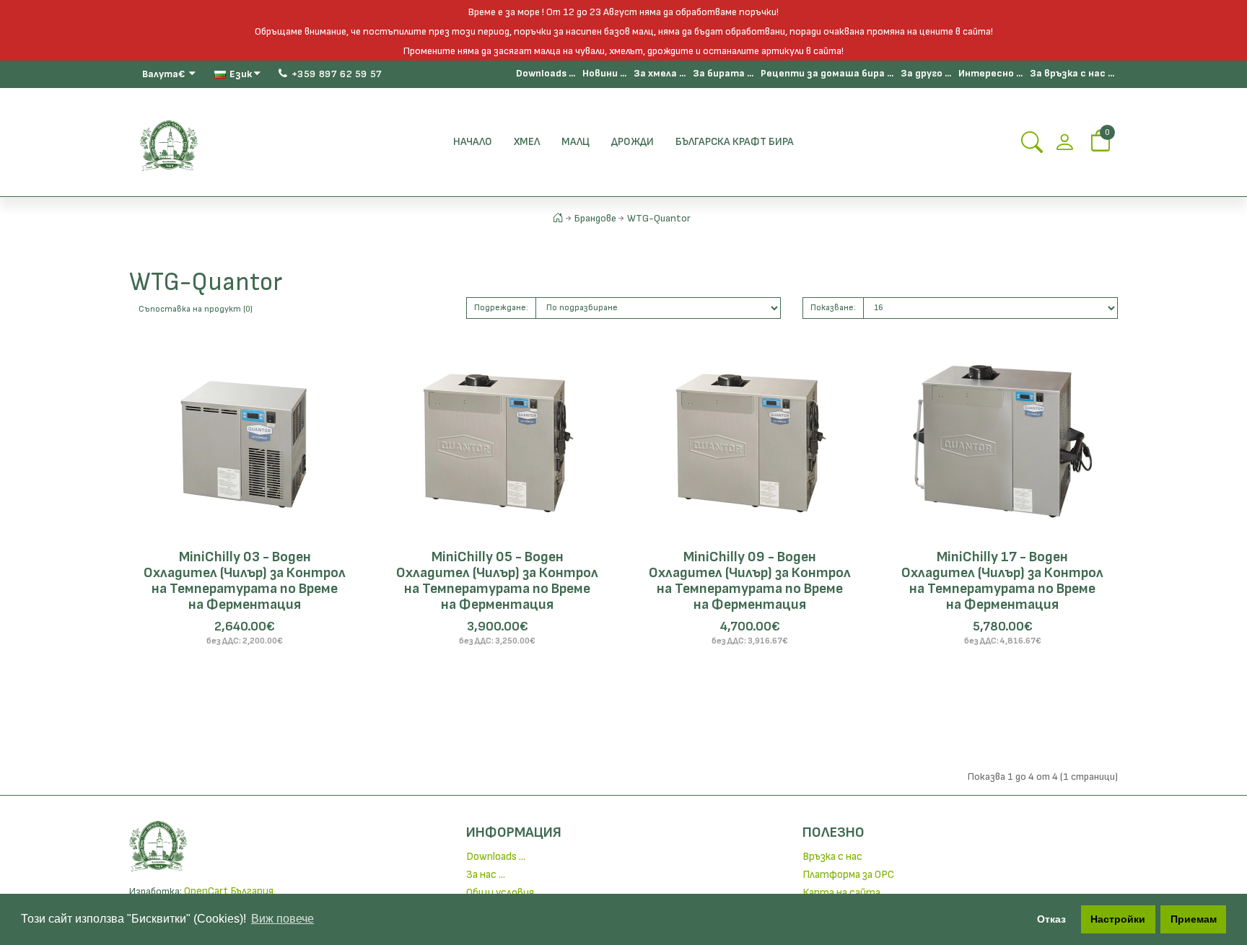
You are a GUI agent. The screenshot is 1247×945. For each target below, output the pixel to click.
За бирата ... (723, 73)
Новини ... (604, 73)
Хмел (527, 142)
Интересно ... (990, 73)
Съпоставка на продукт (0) (196, 309)
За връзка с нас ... (1072, 73)
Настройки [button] (1117, 919)
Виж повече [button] (282, 919)
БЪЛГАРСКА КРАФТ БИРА (734, 142)
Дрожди (632, 142)
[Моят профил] (1064, 147)
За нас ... (485, 875)
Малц (575, 142)
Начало (472, 142)
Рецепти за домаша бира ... (827, 73)
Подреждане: (501, 307)
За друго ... (926, 73)
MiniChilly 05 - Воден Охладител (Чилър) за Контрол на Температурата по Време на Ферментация (497, 580)
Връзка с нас (832, 856)
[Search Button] (1032, 147)
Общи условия (500, 893)
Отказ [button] (1051, 919)
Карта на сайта (841, 893)
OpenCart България (229, 891)
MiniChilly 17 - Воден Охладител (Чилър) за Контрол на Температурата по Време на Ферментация (1002, 580)
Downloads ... (545, 73)
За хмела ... (660, 73)
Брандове (595, 218)
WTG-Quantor (659, 218)
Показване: (833, 307)
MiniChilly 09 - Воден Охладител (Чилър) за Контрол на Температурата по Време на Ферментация (750, 580)
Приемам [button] (1194, 919)
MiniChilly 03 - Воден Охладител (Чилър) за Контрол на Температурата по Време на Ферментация (245, 580)
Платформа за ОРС (848, 875)
